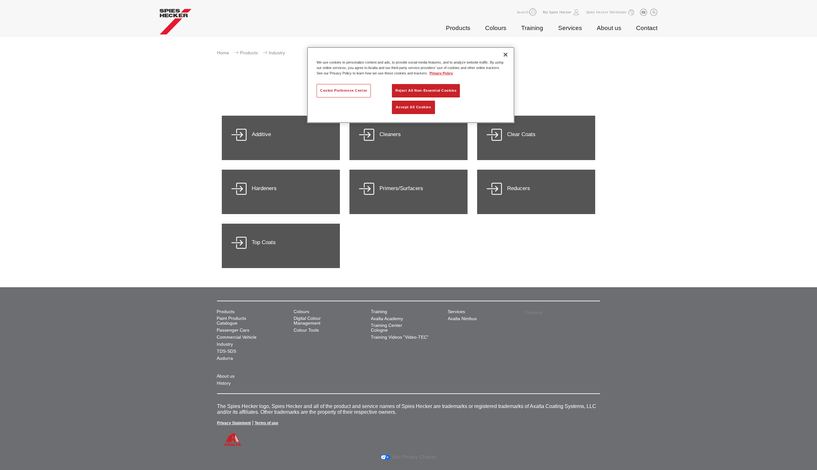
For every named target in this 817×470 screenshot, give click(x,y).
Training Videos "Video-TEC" (400, 337)
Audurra (225, 358)
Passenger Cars (233, 330)
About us (609, 28)
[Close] (505, 55)
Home (223, 52)
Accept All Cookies (413, 107)
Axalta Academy (387, 318)
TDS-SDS (226, 351)
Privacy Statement (234, 423)
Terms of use (266, 423)
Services (570, 28)
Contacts (534, 312)
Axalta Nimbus (462, 318)
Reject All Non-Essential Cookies (425, 90)
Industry (225, 344)
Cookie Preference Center (343, 90)
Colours (495, 28)
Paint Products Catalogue (231, 321)
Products (458, 28)
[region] (410, 85)
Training (532, 28)
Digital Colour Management (307, 321)
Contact (646, 28)
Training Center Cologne (386, 328)
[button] (532, 12)
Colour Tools (306, 330)
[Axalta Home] (175, 23)
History (224, 383)
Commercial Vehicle (237, 337)
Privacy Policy (441, 73)
